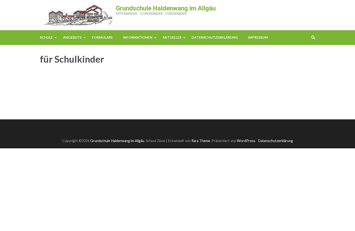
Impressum (258, 37)
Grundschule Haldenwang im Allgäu (166, 8)
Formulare (102, 37)
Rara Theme (201, 141)
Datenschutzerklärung (215, 37)
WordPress (246, 141)
